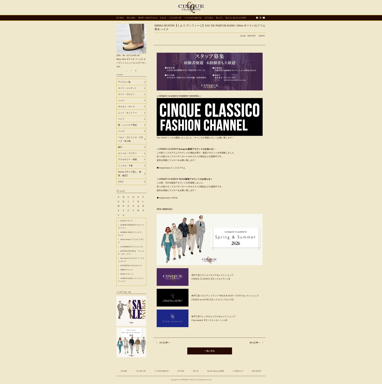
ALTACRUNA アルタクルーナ (131, 265)
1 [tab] (126, 70)
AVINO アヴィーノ (127, 274)
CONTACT (238, 371)
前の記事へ (255, 342)
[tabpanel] (131, 46)
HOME (120, 18)
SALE (163, 18)
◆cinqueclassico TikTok (167, 198)
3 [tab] (135, 70)
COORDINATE (193, 18)
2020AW (261, 36)
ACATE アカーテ (126, 221)
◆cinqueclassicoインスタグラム (171, 168)
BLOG (196, 371)
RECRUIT (256, 371)
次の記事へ (164, 342)
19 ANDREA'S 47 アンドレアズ (131, 247)
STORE (209, 18)
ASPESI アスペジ (126, 270)
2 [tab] (131, 70)
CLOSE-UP (141, 371)
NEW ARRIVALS (147, 18)
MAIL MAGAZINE (236, 18)
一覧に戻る (209, 351)
